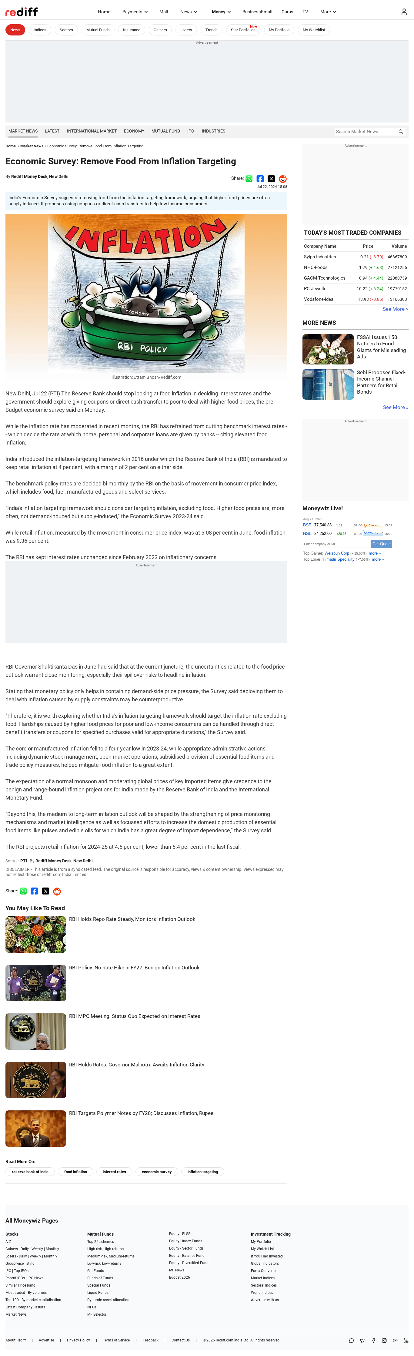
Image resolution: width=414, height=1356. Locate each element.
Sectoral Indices (264, 1285)
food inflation (75, 1172)
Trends (211, 30)
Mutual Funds (98, 30)
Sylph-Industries (320, 257)
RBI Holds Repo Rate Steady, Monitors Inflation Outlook (132, 919)
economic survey (157, 1172)
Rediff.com (224, 1340)
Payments (132, 12)
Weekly (37, 1249)
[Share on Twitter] (271, 178)
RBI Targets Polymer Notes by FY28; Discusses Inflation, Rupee (141, 1113)
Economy (134, 131)
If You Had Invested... (268, 1256)
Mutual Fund (166, 131)
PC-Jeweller (316, 288)
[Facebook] (373, 1341)
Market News (23, 131)
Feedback (151, 1340)
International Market (92, 131)
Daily (25, 1249)
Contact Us (181, 1340)
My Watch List (262, 1249)
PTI (23, 860)
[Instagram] (384, 1341)
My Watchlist (314, 30)
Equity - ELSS (179, 1234)
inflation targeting (203, 1172)
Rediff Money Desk (29, 176)
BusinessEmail (257, 12)
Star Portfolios (243, 30)
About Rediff (15, 1340)
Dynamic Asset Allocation (108, 1300)
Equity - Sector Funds (186, 1248)
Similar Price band (20, 1285)
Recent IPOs (15, 1278)
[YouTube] (395, 1341)
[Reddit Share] (281, 178)
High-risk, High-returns (105, 1249)
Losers (186, 30)
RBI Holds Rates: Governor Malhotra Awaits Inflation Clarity (136, 1065)
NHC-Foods (316, 267)
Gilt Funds (95, 1271)
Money (218, 12)
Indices (40, 30)
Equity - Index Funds (185, 1241)
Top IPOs (21, 1271)
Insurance (131, 30)
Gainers (160, 30)
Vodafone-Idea (318, 299)
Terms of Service (116, 1340)
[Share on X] (362, 1341)
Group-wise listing (20, 1263)
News (186, 12)
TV (305, 12)
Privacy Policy (78, 1340)
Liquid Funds (98, 1293)
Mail (163, 12)
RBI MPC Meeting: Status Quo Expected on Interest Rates (134, 1016)
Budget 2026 (179, 1277)
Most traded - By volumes (26, 1293)
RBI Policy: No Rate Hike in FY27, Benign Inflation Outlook (134, 968)
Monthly (52, 1249)
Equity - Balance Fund (187, 1256)
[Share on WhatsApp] (351, 1341)
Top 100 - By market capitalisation (33, 1300)
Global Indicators (265, 1263)
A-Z (8, 1242)
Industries (213, 131)
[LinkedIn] (406, 1341)
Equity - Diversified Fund (189, 1263)
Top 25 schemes (100, 1242)
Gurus (287, 12)
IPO (190, 131)
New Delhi (58, 176)
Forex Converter (264, 1271)
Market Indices (263, 1278)
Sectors (66, 30)
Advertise (46, 1340)
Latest (52, 131)
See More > (396, 309)
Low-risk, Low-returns (104, 1263)
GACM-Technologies (325, 278)
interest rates (114, 1172)
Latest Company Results (25, 1307)
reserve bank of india (30, 1172)
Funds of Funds (100, 1278)
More (325, 12)
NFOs (91, 1307)
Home (104, 12)
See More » (396, 407)
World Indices (262, 1293)
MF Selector (96, 1314)
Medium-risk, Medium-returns (111, 1256)
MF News (176, 1270)
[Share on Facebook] (260, 178)
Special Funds (98, 1285)
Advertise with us (265, 1300)
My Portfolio (279, 30)
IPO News (35, 1278)
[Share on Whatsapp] (249, 178)
